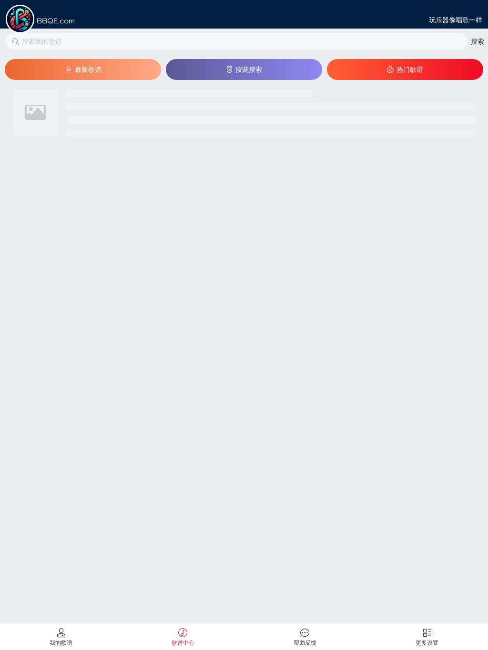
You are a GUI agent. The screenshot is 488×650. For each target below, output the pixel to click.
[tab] (61, 636)
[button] (477, 41)
